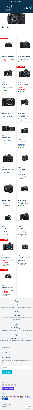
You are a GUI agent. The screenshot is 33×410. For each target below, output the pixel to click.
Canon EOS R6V (6, 113)
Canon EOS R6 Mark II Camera (23, 170)
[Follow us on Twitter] (6, 385)
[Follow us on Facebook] (3, 385)
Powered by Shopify (6, 406)
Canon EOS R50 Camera (8, 169)
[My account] (27, 8)
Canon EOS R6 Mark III (23, 113)
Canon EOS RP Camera (7, 287)
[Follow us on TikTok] (15, 385)
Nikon (19, 82)
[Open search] (24, 8)
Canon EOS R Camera (7, 229)
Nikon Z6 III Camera (23, 142)
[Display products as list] (30, 34)
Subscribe (7, 372)
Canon (3, 54)
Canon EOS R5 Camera (24, 257)
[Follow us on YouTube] (12, 385)
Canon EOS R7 (5, 84)
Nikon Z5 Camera (6, 257)
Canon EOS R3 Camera (7, 200)
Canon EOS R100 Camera (8, 56)
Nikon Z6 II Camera (23, 84)
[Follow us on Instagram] (9, 385)
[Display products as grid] (28, 34)
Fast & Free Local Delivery (16, 1)
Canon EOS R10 (22, 200)
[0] (30, 8)
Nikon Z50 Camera (23, 229)
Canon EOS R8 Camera (24, 56)
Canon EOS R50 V (6, 137)
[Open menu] (2, 7)
